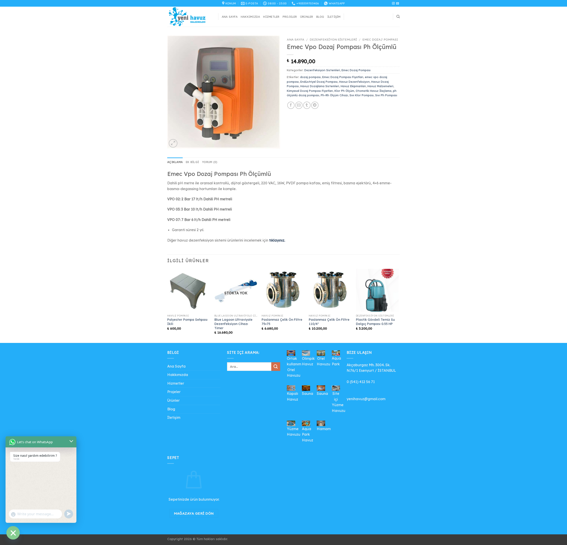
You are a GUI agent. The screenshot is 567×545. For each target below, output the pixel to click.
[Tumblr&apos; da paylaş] (307, 105)
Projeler (290, 16)
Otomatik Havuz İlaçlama (373, 90)
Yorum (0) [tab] (209, 162)
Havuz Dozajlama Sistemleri (319, 86)
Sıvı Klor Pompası (362, 95)
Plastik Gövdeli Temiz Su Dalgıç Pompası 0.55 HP (375, 322)
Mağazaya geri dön (194, 513)
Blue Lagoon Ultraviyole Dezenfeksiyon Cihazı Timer (233, 324)
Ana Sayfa (230, 16)
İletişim (334, 16)
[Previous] (167, 305)
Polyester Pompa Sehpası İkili (187, 322)
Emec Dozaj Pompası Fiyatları (342, 77)
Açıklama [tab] (175, 162)
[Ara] (398, 16)
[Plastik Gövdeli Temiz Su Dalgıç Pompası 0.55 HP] (377, 290)
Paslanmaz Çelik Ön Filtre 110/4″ (329, 322)
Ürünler (306, 16)
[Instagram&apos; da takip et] (393, 3)
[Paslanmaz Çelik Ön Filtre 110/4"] (330, 290)
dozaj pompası (310, 77)
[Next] (398, 305)
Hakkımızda (250, 16)
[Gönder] (275, 366)
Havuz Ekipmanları (353, 86)
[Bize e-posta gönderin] (397, 3)
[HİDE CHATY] (13, 532)
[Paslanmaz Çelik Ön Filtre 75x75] (283, 290)
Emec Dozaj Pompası (380, 39)
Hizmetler (271, 16)
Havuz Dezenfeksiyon (354, 81)
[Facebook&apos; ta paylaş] (291, 105)
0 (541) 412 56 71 (361, 382)
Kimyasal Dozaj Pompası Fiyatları (310, 90)
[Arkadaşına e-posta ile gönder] (299, 105)
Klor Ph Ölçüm (344, 90)
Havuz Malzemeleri (380, 86)
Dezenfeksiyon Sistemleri (333, 39)
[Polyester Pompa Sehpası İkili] (188, 290)
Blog (320, 16)
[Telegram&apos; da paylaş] (314, 105)
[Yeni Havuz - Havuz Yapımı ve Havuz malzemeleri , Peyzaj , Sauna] (189, 17)
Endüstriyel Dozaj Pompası (319, 81)
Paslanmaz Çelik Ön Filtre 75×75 (282, 322)
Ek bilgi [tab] (192, 162)
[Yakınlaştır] (173, 143)
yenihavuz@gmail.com (366, 399)
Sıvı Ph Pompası (386, 95)
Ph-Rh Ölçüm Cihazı (334, 95)
